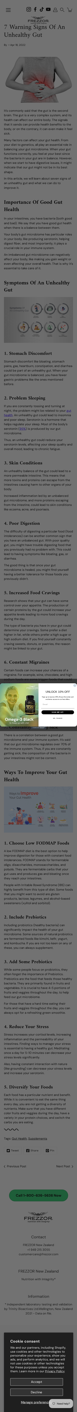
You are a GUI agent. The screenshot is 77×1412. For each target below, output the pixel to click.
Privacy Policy (55, 1371)
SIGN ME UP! (58, 712)
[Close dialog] (75, 685)
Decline (36, 1392)
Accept (36, 1382)
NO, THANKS (58, 718)
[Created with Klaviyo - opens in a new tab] (38, 728)
